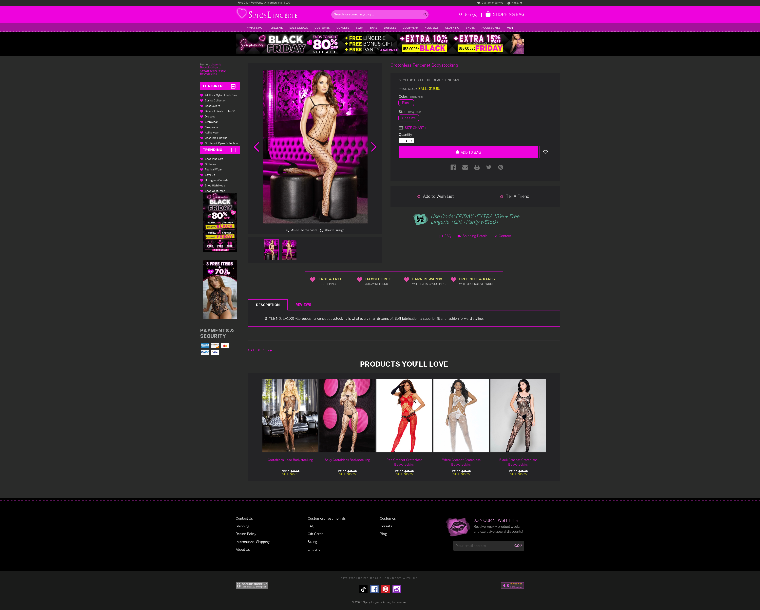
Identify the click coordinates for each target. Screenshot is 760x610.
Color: (411, 96)
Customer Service (492, 2)
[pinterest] (385, 589)
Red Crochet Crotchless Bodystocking (404, 462)
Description (268, 305)
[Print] (477, 167)
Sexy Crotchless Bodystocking (347, 460)
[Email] (465, 167)
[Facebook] (453, 167)
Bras (373, 27)
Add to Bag (470, 152)
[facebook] (374, 589)
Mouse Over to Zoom (303, 230)
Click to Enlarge (334, 230)
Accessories (491, 27)
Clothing (452, 27)
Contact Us (244, 518)
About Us (243, 549)
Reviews (303, 305)
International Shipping (253, 542)
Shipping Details (474, 236)
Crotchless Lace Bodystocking (290, 460)
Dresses (390, 27)
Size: (410, 111)
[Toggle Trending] (233, 150)
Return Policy (246, 534)
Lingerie (277, 27)
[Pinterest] (501, 167)
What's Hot (255, 27)
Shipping (242, 526)
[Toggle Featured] (233, 86)
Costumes (322, 27)
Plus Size (431, 27)
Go (517, 546)
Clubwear (410, 27)
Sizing (312, 542)
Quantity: (406, 134)
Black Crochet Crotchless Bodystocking (518, 462)
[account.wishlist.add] (545, 152)
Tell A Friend (517, 196)
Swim (359, 27)
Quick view (290, 415)
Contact (504, 236)
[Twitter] (489, 167)
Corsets (342, 27)
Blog (383, 534)
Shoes (470, 27)
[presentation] (256, 146)
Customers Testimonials (327, 518)
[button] (220, 222)
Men (510, 27)
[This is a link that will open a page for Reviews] (512, 585)
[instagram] (396, 589)
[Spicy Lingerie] (282, 14)
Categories (259, 350)
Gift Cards (315, 534)
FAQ (447, 236)
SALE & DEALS (298, 27)
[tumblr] (363, 589)
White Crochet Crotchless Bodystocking (461, 462)
